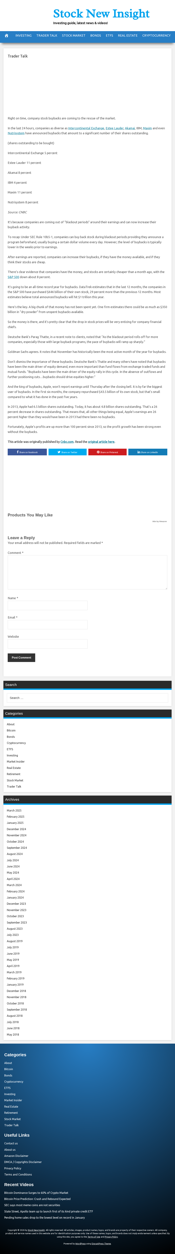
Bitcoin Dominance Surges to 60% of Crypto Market (36, 1192)
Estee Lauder (115, 128)
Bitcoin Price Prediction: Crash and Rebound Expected (37, 1198)
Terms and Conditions (18, 1174)
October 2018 (15, 1003)
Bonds (95, 35)
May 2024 (13, 872)
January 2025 (15, 822)
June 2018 (13, 1028)
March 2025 (14, 810)
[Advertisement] (87, 87)
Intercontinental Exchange (86, 128)
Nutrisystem (16, 133)
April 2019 (13, 965)
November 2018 (16, 997)
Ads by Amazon (159, 521)
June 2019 (13, 953)
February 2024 (15, 891)
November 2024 (16, 835)
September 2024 (17, 847)
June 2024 (13, 866)
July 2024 (13, 860)
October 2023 (15, 916)
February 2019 (15, 978)
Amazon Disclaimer (16, 1155)
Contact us (11, 1143)
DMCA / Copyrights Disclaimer (23, 1162)
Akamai (130, 128)
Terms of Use (94, 1237)
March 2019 (14, 972)
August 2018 (15, 1015)
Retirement (13, 774)
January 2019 (15, 984)
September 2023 (17, 922)
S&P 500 (13, 277)
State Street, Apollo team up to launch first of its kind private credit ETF (48, 1211)
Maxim (147, 128)
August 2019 (15, 941)
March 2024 (14, 885)
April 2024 (13, 878)
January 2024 (15, 897)
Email (12, 617)
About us (10, 1149)
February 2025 (15, 816)
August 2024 (15, 853)
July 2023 (13, 934)
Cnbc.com (67, 441)
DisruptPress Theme (101, 1244)
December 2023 (16, 903)
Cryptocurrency (156, 35)
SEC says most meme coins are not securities (32, 1205)
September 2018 (17, 1009)
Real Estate (128, 35)
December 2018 (16, 990)
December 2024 (16, 829)
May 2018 (13, 1034)
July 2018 (13, 1022)
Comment (15, 552)
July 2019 (13, 947)
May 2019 (13, 959)
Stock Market (73, 35)
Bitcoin (11, 730)
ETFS (109, 35)
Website (13, 636)
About (11, 724)
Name (13, 598)
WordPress (80, 1244)
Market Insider (16, 761)
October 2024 (15, 841)
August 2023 (15, 928)
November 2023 (16, 910)
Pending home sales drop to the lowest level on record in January (44, 1217)
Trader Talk (46, 35)
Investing (23, 35)
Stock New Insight (101, 13)
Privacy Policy (12, 1168)
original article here (101, 441)
